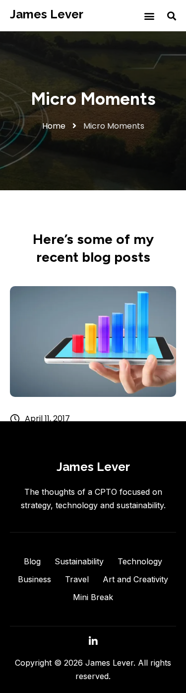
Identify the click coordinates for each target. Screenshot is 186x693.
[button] (149, 15)
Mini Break (93, 597)
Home (53, 126)
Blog (32, 561)
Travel (77, 579)
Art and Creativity (135, 579)
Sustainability (79, 561)
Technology (140, 561)
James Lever (46, 14)
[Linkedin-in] (93, 641)
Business (34, 579)
